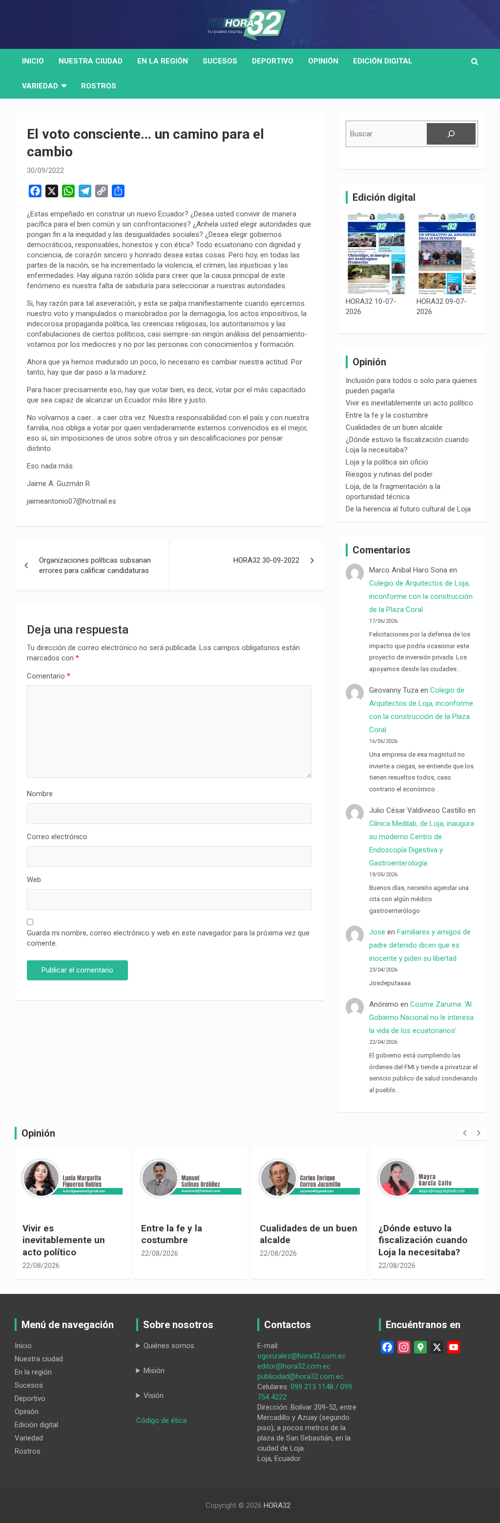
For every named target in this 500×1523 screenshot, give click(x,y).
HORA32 (277, 1505)
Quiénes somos (169, 1345)
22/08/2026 (41, 1265)
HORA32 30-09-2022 (266, 560)
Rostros (98, 86)
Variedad (40, 86)
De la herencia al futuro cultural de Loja (408, 509)
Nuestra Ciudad (91, 61)
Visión (154, 1395)
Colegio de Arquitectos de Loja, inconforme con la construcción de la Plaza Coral (421, 596)
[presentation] (464, 1133)
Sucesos (220, 61)
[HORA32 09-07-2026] (447, 253)
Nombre (40, 793)
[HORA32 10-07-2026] (376, 253)
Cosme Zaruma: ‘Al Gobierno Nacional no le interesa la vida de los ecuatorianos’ (421, 1017)
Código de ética (161, 1420)
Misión (154, 1370)
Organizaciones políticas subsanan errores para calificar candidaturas (95, 565)
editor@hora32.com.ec (294, 1366)
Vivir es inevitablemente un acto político (409, 403)
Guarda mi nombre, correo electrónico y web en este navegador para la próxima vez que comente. (168, 938)
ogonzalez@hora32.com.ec (301, 1356)
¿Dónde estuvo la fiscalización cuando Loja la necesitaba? (422, 1240)
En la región (162, 61)
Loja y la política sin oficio (387, 462)
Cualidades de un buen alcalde (394, 427)
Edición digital (383, 61)
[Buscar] (451, 134)
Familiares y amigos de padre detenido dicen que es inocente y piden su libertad (420, 945)
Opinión (323, 61)
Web (34, 879)
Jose (377, 932)
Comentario (48, 676)
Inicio (33, 61)
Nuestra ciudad (39, 1358)
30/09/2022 (45, 170)
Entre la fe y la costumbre (387, 415)
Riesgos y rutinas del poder (389, 474)
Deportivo (272, 61)
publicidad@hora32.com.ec (300, 1376)
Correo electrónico (57, 836)
